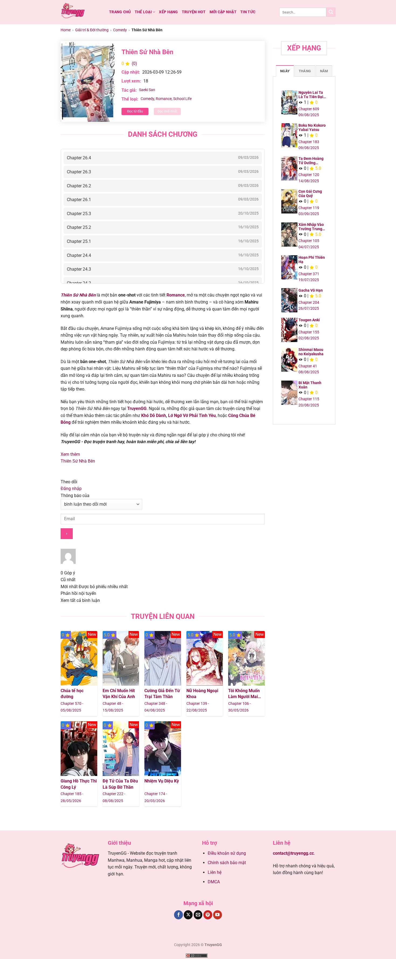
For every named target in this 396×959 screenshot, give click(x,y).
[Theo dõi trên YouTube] (217, 914)
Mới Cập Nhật (223, 12)
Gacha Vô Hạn (310, 290)
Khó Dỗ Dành (153, 415)
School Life (182, 98)
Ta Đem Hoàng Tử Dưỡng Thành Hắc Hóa (311, 160)
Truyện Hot (194, 12)
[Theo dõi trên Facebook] (178, 914)
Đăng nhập (71, 488)
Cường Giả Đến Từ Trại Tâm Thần (162, 693)
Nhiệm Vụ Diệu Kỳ (161, 781)
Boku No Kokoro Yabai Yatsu (312, 127)
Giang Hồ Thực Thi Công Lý (79, 783)
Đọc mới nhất (167, 111)
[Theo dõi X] (188, 914)
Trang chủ (120, 12)
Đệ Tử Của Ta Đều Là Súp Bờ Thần (120, 783)
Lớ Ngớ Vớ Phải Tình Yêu (192, 415)
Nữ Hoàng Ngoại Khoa (202, 693)
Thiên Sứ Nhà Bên (78, 461)
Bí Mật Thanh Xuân (309, 385)
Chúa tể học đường (72, 693)
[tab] (285, 71)
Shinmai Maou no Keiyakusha (311, 351)
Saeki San (147, 90)
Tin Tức (247, 12)
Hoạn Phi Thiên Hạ (311, 259)
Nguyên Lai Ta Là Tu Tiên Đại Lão (310, 94)
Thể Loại (143, 12)
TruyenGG (137, 408)
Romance (164, 98)
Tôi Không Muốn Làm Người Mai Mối (244, 694)
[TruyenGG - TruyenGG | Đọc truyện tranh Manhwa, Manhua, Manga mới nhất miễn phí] (81, 12)
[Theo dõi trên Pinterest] (207, 914)
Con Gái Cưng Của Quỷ (310, 193)
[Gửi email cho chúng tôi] (198, 914)
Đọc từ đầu (135, 111)
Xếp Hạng (168, 12)
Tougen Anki (309, 320)
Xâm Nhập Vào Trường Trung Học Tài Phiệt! (311, 226)
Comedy (120, 30)
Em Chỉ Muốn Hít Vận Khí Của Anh (119, 693)
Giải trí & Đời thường (92, 30)
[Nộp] (330, 12)
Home (66, 30)
